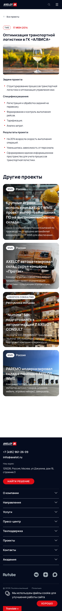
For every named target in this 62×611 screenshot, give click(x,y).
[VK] (36, 574)
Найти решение (19, 481)
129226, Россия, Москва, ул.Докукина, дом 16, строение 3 (28, 470)
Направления (12, 502)
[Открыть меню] (57, 4)
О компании (11, 493)
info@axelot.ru (12, 457)
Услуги (7, 512)
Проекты (9, 540)
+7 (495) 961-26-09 (15, 452)
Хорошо (47, 603)
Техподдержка (13, 531)
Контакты (9, 550)
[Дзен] (45, 574)
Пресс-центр (12, 521)
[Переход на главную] (10, 4)
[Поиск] (49, 4)
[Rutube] (9, 574)
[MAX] (55, 574)
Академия (9, 559)
